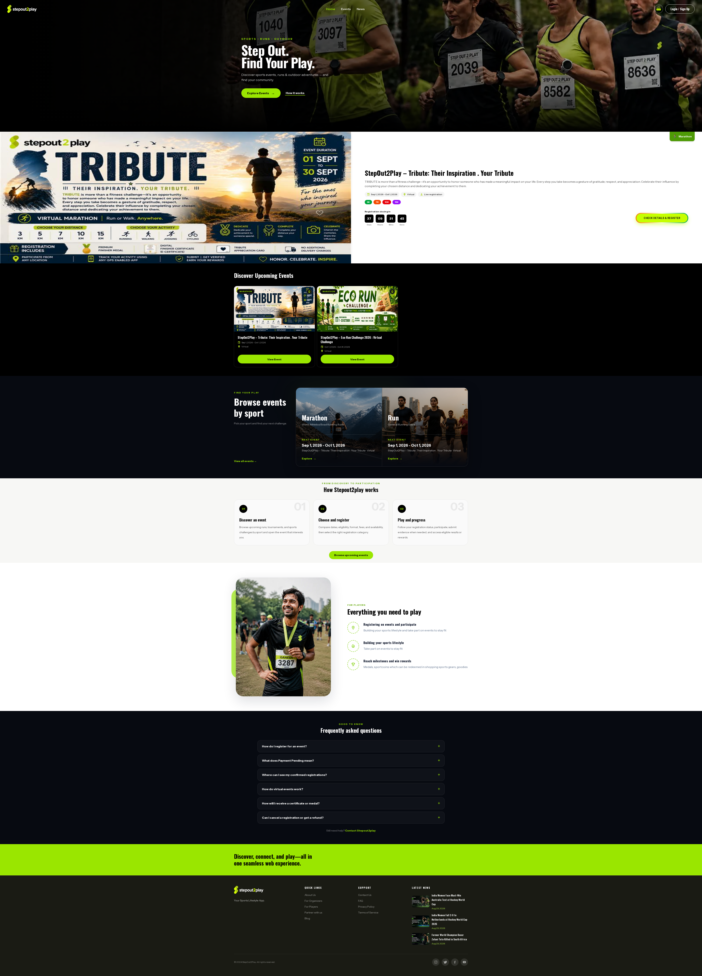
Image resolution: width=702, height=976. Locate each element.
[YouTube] (464, 962)
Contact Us (364, 895)
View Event (274, 359)
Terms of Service (368, 912)
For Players (311, 906)
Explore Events (261, 93)
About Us (310, 895)
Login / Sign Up (680, 9)
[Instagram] (435, 962)
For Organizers (313, 900)
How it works (295, 93)
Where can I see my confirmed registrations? (351, 774)
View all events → (245, 461)
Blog (307, 918)
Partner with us (313, 912)
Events (346, 9)
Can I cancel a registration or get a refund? (351, 817)
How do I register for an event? (351, 746)
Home (330, 9)
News (361, 9)
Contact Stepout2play (360, 830)
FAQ (360, 900)
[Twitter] (445, 962)
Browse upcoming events (351, 555)
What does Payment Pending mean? (351, 760)
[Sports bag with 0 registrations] (658, 9)
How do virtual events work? (351, 789)
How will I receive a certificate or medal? (351, 803)
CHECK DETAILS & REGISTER (662, 218)
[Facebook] (454, 962)
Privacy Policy (366, 906)
